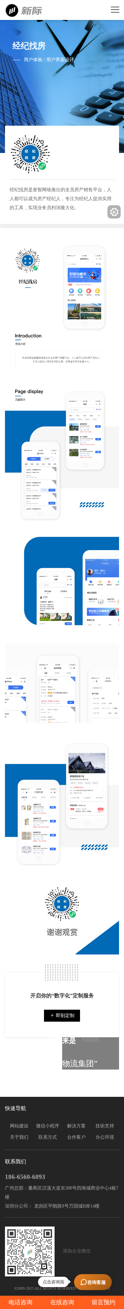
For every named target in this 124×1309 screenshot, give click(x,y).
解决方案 (76, 1125)
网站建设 (19, 1125)
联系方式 (47, 1137)
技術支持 (105, 1125)
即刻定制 (64, 1015)
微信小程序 (47, 1125)
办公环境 (105, 1137)
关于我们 (19, 1137)
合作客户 (76, 1137)
